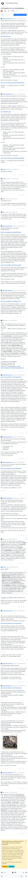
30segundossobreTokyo (7, 18)
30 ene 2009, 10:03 (21, 290)
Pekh (3, 212)
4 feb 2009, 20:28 (13, 320)
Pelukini (4, 169)
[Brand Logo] (3, 3)
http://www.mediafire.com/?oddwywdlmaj (11, 468)
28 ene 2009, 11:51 (13, 198)
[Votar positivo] (19, 90)
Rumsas (4, 178)
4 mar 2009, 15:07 (21, 772)
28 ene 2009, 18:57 (21, 226)
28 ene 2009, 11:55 (13, 212)
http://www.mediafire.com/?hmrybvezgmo (11, 687)
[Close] (25, 841)
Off (1, 10)
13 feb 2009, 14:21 (21, 462)
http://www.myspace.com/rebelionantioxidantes (12, 82)
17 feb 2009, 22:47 (21, 498)
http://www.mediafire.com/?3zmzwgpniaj (11, 265)
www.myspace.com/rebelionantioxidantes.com (12, 367)
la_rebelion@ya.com (6, 36)
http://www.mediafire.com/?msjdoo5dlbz (11, 232)
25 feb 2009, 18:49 (21, 663)
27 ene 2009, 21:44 (21, 18)
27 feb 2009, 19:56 (21, 685)
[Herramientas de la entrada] (26, 90)
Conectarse (11, 866)
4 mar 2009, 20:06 (13, 792)
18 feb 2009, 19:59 (14, 567)
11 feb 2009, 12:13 (20, 436)
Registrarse (4, 866)
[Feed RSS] (17, 11)
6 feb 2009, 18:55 (21, 375)
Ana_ (3, 320)
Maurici (4, 567)
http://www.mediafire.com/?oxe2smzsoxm (11, 377)
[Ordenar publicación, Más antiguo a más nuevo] (2, 15)
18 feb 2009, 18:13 (13, 539)
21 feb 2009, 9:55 (21, 610)
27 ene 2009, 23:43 (15, 169)
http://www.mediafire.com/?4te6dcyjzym (11, 301)
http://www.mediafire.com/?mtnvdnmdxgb (11, 623)
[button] (2, 876)
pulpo (3, 198)
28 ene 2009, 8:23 (14, 178)
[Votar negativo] (23, 90)
